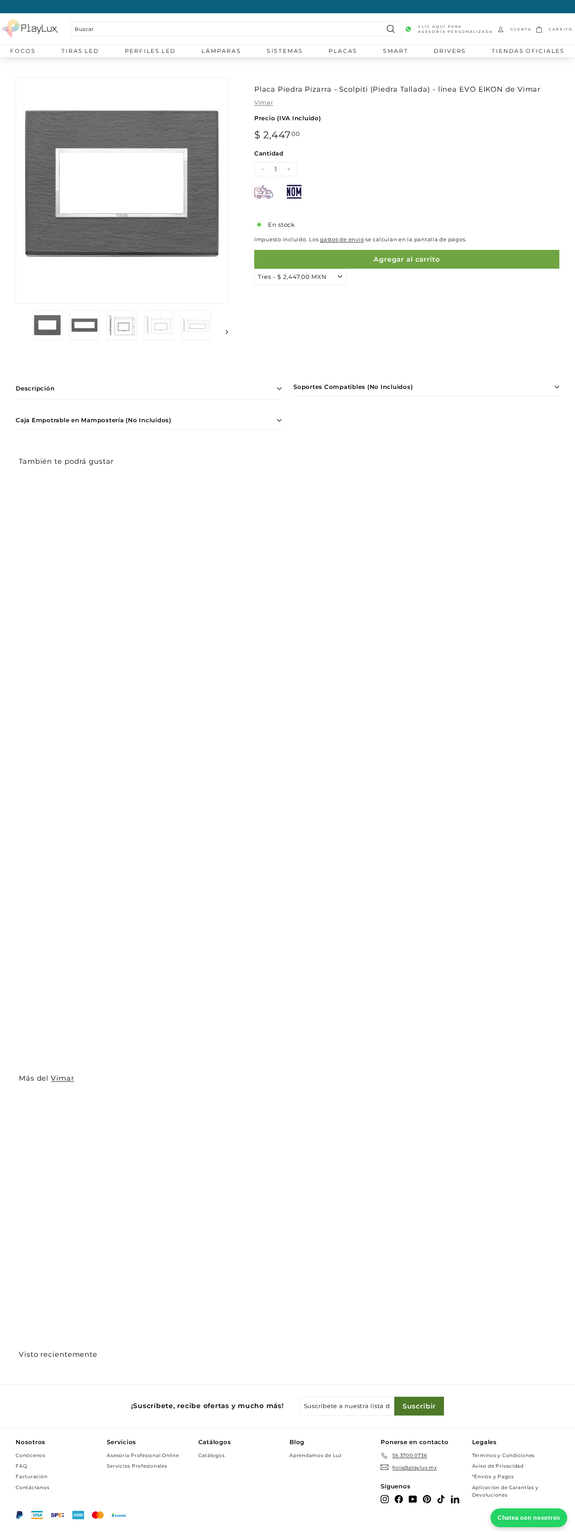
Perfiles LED (150, 50)
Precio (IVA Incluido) (287, 118)
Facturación (31, 1476)
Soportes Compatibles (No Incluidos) (353, 387)
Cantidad (269, 153)
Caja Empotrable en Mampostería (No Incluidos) (93, 420)
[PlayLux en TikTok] (441, 1498)
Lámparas (221, 50)
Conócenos (30, 1455)
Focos (23, 50)
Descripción (35, 388)
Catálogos (211, 1455)
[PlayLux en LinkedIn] (455, 1498)
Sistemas (285, 50)
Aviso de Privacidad (498, 1466)
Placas (343, 50)
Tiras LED (80, 50)
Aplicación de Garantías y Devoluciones (505, 1491)
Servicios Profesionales (137, 1466)
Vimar (263, 102)
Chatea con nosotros (529, 1517)
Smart (395, 50)
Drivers (450, 50)
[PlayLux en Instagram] (385, 1498)
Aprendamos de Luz (315, 1455)
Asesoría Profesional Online (143, 1455)
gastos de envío (342, 239)
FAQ (21, 1466)
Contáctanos (32, 1487)
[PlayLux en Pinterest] (427, 1498)
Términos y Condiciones (503, 1455)
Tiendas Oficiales (528, 50)
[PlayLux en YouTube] (413, 1498)
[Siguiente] (223, 331)
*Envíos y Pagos (493, 1476)
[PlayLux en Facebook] (399, 1498)
